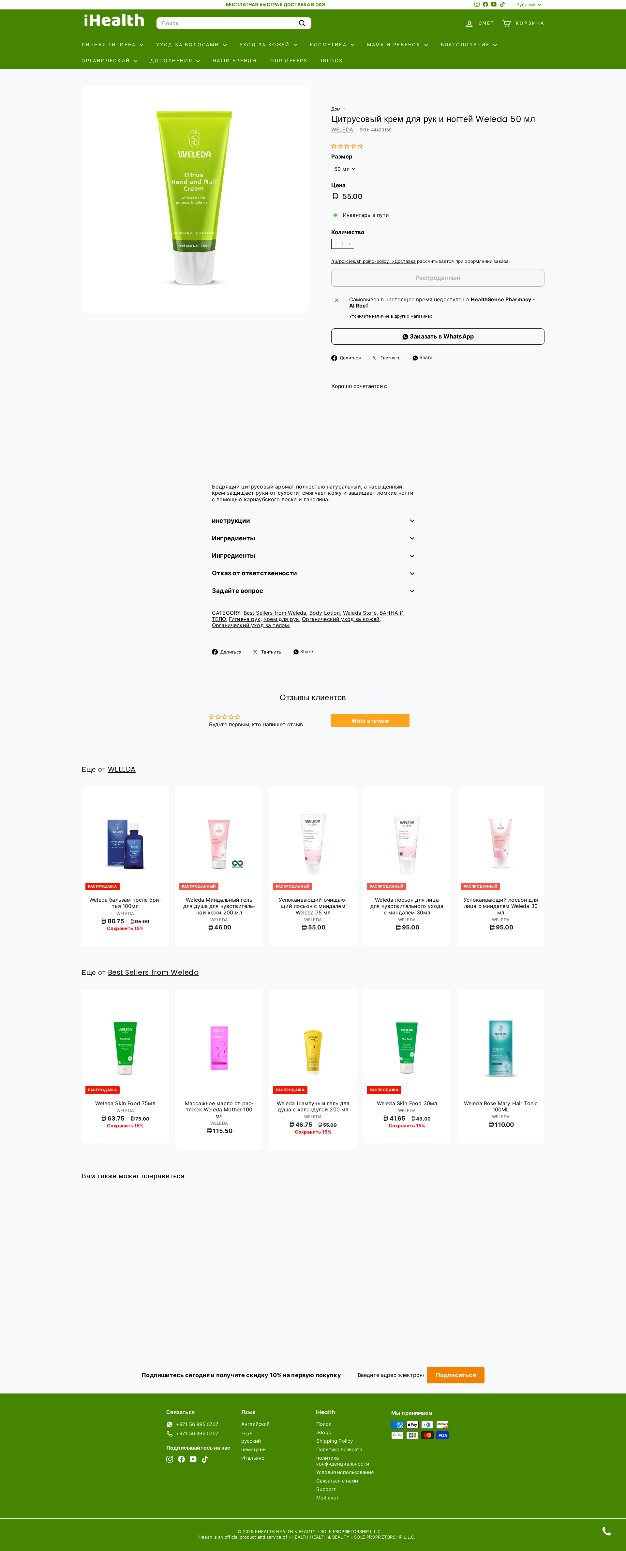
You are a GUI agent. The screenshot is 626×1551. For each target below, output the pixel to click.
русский (251, 1441)
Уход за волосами (189, 44)
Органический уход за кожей (341, 619)
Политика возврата (339, 1449)
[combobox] (233, 23)
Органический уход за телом (250, 625)
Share (425, 357)
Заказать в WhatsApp (441, 336)
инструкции (231, 520)
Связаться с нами (337, 1481)
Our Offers (289, 60)
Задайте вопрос (237, 591)
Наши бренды (235, 60)
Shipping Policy (334, 1441)
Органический (107, 60)
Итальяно (252, 1458)
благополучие (466, 44)
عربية (246, 1432)
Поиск (323, 1424)
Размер (341, 156)
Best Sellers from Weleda (275, 613)
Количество (348, 232)
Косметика (329, 44)
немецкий (253, 1449)
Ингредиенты (233, 538)
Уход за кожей (266, 44)
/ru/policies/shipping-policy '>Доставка (373, 261)
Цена (338, 185)
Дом (335, 109)
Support (325, 1489)
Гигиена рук (245, 619)
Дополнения (172, 60)
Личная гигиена (110, 44)
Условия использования (345, 1472)
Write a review (370, 720)
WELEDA (342, 129)
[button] (347, 146)
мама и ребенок (395, 44)
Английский (255, 1424)
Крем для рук (281, 619)
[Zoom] (195, 199)
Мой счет (327, 1498)
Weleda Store (360, 613)
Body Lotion (324, 613)
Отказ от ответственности (254, 573)
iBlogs (332, 60)
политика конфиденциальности (342, 1461)
